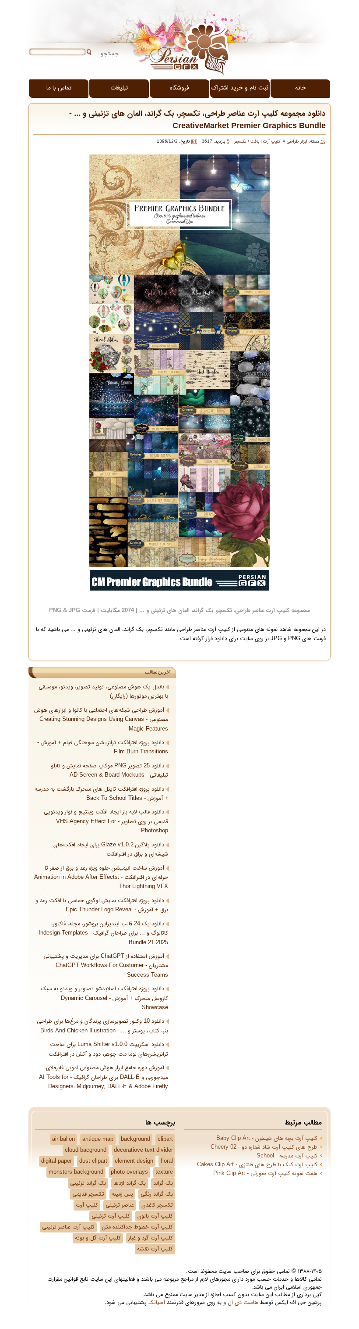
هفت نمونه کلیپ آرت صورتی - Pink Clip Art (265, 1173)
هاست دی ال (243, 1302)
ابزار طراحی (297, 141)
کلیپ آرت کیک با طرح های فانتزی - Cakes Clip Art (257, 1165)
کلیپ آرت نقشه (155, 1249)
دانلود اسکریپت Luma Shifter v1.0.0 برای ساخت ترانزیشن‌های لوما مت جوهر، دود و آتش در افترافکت (108, 1049)
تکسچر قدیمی (88, 1194)
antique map (97, 1139)
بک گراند (163, 1183)
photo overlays (129, 1172)
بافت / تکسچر (246, 141)
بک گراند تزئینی (88, 1183)
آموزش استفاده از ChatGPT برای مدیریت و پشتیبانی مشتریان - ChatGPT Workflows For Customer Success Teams (105, 966)
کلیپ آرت (271, 141)
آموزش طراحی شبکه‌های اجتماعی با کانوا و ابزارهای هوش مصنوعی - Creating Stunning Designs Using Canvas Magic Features (101, 720)
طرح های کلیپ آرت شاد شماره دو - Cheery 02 (264, 1147)
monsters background (76, 1172)
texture (164, 1172)
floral (167, 1161)
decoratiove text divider (143, 1150)
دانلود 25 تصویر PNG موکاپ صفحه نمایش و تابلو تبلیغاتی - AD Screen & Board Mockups (109, 771)
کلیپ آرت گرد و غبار (150, 1238)
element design (134, 1161)
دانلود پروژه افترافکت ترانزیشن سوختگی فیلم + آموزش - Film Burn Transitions (102, 747)
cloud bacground (85, 1150)
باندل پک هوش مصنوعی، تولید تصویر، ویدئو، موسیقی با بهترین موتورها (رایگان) (103, 692)
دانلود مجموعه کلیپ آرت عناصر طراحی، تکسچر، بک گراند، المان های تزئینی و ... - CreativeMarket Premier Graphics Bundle (197, 120)
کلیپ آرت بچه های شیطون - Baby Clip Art (266, 1138)
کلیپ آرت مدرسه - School (287, 1156)
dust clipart (93, 1161)
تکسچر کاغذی (157, 1205)
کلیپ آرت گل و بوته (98, 1238)
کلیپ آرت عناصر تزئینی (68, 1227)
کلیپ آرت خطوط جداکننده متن (137, 1227)
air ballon (63, 1139)
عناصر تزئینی (120, 1205)
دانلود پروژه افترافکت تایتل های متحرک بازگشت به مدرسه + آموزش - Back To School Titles (101, 794)
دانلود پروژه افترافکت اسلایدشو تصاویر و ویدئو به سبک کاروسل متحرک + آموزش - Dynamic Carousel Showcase (104, 998)
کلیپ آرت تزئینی (111, 1216)
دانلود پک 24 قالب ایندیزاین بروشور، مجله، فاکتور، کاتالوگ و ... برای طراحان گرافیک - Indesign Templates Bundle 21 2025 (103, 933)
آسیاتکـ (156, 1302)
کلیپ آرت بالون (155, 1216)
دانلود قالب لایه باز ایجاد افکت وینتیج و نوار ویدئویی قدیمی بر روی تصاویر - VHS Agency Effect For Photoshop (106, 821)
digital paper (56, 1161)
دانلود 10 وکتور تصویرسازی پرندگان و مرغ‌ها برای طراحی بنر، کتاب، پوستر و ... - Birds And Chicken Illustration (102, 1026)
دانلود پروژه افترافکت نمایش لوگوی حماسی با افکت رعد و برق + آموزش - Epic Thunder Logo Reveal (101, 905)
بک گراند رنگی (157, 1194)
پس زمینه (122, 1194)
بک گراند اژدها (129, 1183)
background (135, 1139)
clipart (165, 1139)
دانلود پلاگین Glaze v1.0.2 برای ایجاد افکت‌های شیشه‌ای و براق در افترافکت (110, 850)
